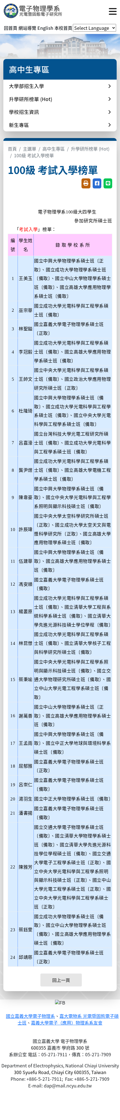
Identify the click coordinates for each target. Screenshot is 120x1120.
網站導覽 (27, 27)
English (45, 27)
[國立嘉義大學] (33, 10)
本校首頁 (63, 27)
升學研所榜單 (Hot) (90, 148)
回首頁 (10, 27)
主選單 (29, 148)
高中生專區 (53, 148)
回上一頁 (61, 980)
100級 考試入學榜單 (34, 155)
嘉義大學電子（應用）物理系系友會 (66, 1023)
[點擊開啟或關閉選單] (113, 11)
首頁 (12, 148)
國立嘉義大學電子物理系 (30, 1016)
